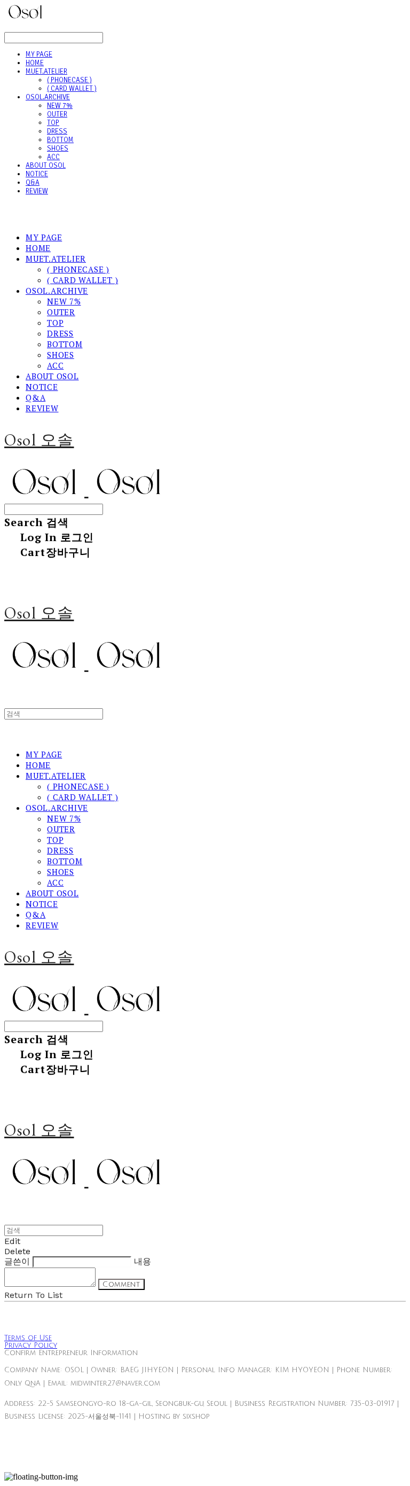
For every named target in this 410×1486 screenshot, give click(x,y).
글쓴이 (17, 1261)
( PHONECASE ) (69, 80)
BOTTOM (60, 140)
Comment (121, 1284)
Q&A (33, 182)
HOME (35, 63)
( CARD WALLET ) (72, 88)
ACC (53, 157)
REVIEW (37, 191)
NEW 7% (60, 105)
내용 (142, 1261)
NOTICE (37, 174)
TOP (53, 123)
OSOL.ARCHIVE (48, 97)
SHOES (57, 148)
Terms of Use (28, 1338)
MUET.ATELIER (46, 71)
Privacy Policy (30, 1345)
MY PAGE (39, 54)
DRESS (57, 131)
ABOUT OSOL (46, 165)
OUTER (57, 114)
